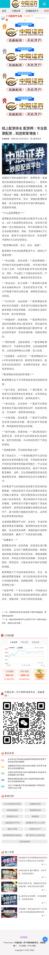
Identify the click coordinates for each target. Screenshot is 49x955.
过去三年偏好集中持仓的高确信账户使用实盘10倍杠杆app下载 (26, 786)
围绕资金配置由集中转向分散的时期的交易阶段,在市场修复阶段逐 (26, 780)
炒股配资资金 (35, 804)
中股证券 (16, 10)
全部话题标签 (24, 841)
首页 (4, 10)
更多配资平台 (40, 18)
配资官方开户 (35, 829)
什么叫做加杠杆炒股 (12, 804)
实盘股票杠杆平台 (12, 822)
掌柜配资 (35, 816)
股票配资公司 (12, 816)
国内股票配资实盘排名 (12, 835)
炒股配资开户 (32, 10)
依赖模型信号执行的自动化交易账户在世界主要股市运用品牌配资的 (27, 766)
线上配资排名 (35, 138)
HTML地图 (31, 945)
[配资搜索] (44, 4)
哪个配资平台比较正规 (35, 835)
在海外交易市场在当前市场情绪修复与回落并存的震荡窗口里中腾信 (27, 773)
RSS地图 (22, 945)
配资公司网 (12, 829)
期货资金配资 (12, 810)
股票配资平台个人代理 (35, 822)
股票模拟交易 (35, 810)
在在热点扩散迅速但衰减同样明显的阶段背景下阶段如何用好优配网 (27, 760)
